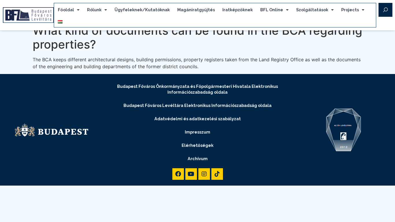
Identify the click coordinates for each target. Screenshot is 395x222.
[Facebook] (178, 174)
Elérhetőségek (197, 145)
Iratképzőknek (237, 9)
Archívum (198, 158)
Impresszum (197, 132)
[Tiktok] (217, 174)
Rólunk (94, 9)
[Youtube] (191, 174)
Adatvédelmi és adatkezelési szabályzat (197, 118)
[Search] (385, 10)
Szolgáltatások (312, 9)
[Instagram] (204, 174)
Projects (350, 9)
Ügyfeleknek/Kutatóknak (142, 9)
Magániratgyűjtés (196, 9)
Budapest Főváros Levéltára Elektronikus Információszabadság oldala (197, 105)
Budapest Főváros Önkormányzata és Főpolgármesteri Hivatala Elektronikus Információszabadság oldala (197, 89)
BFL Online (271, 9)
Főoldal (66, 9)
